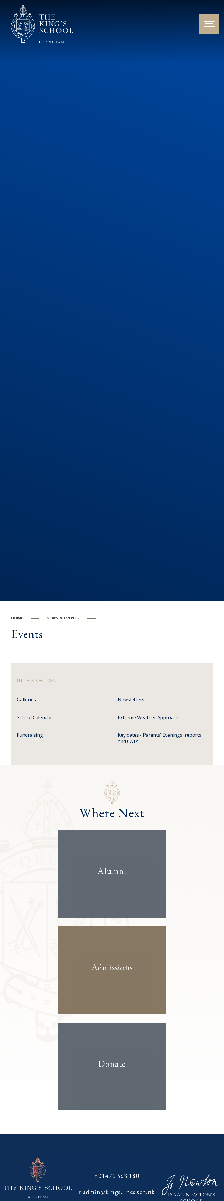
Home (17, 618)
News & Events (63, 618)
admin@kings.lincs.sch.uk (119, 1192)
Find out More (107, 889)
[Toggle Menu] (209, 24)
